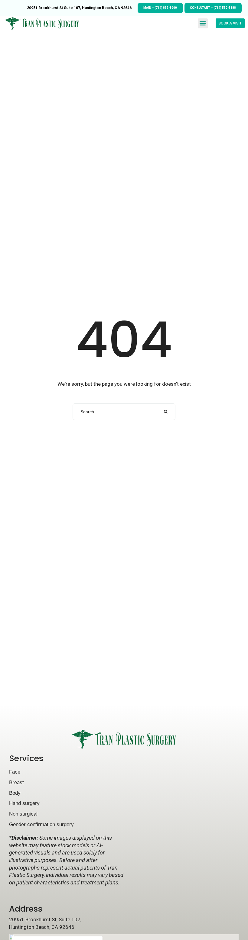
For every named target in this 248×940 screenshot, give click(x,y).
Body (15, 793)
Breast (16, 782)
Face (14, 772)
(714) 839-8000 (166, 7)
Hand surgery (24, 803)
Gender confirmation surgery (41, 824)
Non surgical (23, 814)
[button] (203, 23)
